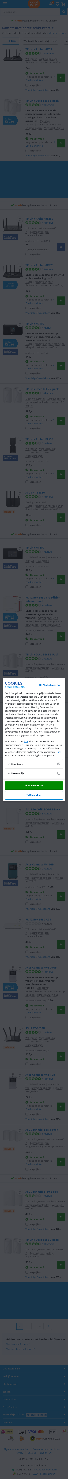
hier (26, 741)
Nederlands (49, 685)
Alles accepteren (34, 785)
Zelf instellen (34, 795)
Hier (58, 751)
